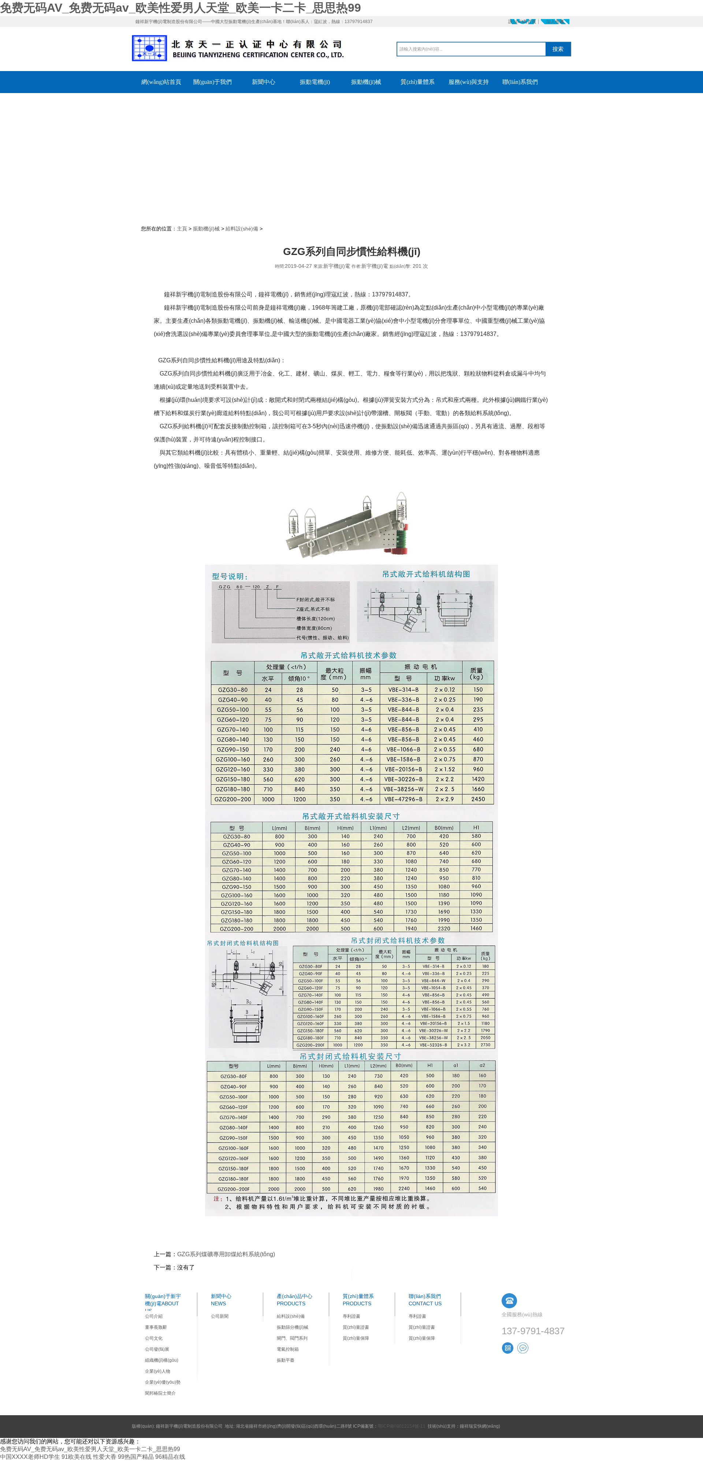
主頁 (182, 229)
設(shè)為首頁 (522, 21)
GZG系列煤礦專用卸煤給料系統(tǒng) (226, 1254)
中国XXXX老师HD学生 (30, 1457)
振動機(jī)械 (206, 229)
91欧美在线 (77, 1457)
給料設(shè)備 (242, 229)
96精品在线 (170, 1457)
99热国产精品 (136, 1457)
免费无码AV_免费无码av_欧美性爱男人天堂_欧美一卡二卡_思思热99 (180, 7)
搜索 (558, 49)
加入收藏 (555, 21)
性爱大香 (104, 1457)
